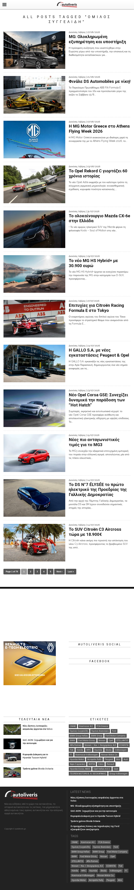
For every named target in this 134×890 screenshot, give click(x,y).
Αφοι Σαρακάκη (77, 764)
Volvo (100, 764)
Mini (118, 759)
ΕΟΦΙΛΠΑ (123, 745)
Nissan (102, 740)
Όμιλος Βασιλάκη (100, 731)
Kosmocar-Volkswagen (87, 754)
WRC (88, 750)
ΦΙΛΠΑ (91, 764)
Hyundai (98, 750)
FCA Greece (102, 726)
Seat (116, 769)
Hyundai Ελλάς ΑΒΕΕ (80, 769)
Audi (126, 759)
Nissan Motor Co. (109, 754)
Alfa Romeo (75, 745)
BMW (72, 740)
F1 (71, 754)
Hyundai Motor (77, 759)
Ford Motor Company (115, 736)
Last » (71, 571)
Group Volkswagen (119, 773)
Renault (110, 764)
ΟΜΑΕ (73, 726)
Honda (80, 750)
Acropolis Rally (94, 759)
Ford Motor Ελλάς (86, 740)
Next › (59, 571)
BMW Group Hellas (79, 736)
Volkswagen (121, 750)
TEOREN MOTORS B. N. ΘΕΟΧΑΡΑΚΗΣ (88, 773)
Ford (114, 731)
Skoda (108, 750)
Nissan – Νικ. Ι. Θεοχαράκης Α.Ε (100, 745)
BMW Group (96, 736)
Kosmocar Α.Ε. (86, 726)
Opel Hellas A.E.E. (102, 769)
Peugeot (109, 759)
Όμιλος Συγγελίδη (79, 731)
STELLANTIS (122, 740)
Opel (111, 740)
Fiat (71, 750)
